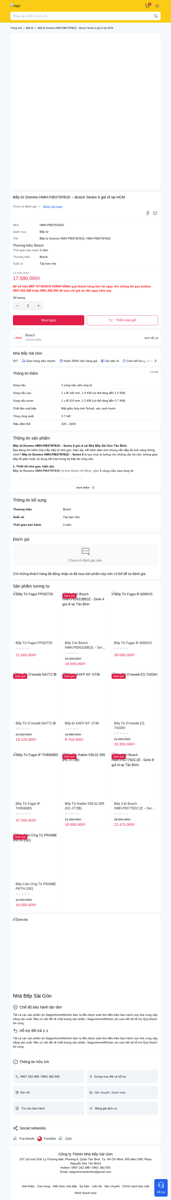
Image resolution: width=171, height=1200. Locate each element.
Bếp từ (44, 231)
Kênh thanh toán (86, 1193)
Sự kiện (84, 1186)
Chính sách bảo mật (135, 1186)
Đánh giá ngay (52, 206)
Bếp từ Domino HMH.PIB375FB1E (62, 238)
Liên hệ (97, 1186)
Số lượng (19, 297)
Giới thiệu (28, 1186)
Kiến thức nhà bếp (65, 1186)
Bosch (39, 245)
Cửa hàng (43, 1186)
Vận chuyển (112, 1186)
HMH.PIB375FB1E (98, 238)
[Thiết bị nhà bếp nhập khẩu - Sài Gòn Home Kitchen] (25, 5)
